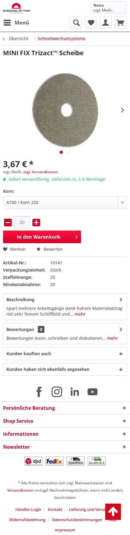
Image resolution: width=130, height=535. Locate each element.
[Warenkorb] (120, 23)
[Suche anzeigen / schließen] (76, 23)
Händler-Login (28, 509)
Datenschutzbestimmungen (77, 519)
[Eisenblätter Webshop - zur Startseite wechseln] (16, 8)
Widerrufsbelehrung (27, 519)
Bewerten (52, 249)
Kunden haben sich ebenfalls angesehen (47, 369)
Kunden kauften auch (28, 353)
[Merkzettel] (91, 23)
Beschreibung (20, 299)
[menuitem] (16, 23)
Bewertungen (20, 329)
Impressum (65, 530)
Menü (22, 22)
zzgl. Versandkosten (40, 171)
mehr (79, 314)
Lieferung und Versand (89, 509)
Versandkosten (20, 490)
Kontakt (55, 509)
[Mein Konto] (105, 23)
